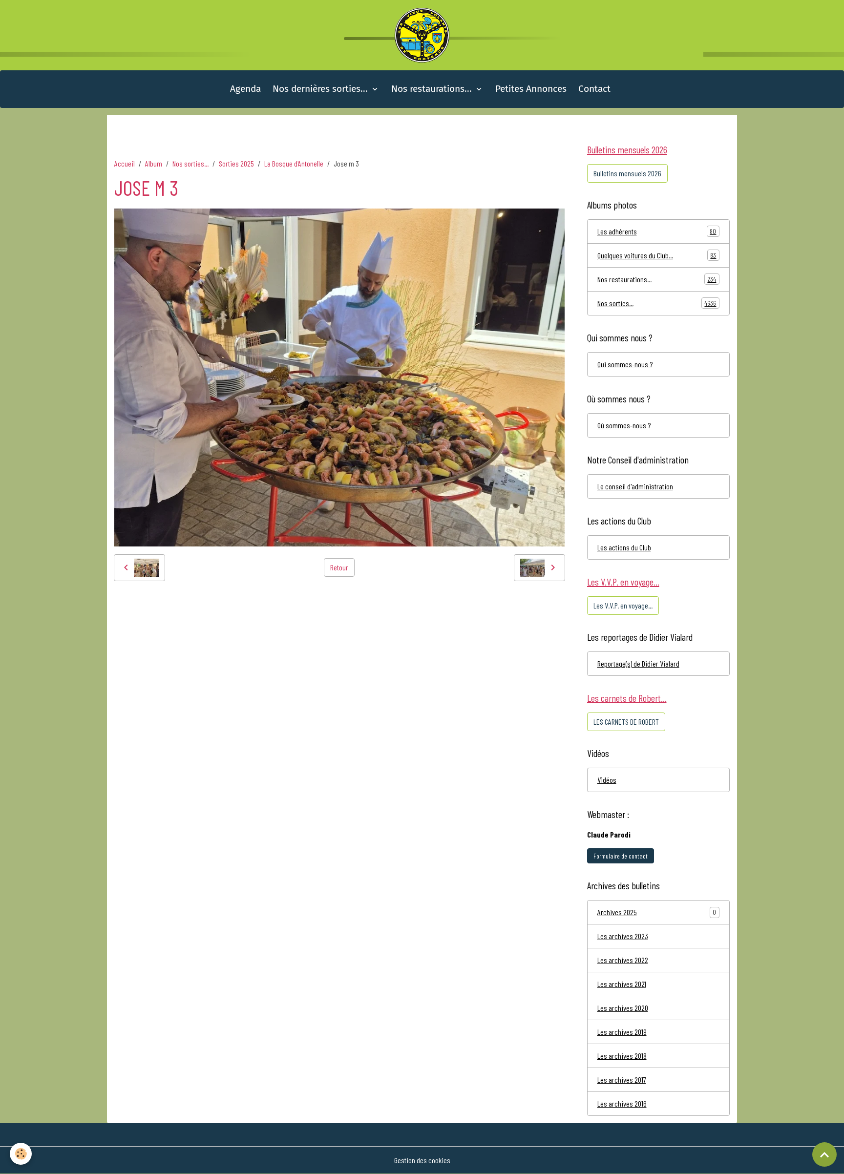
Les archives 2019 (622, 1031)
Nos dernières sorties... (321, 88)
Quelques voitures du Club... (657, 255)
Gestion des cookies (422, 1160)
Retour (339, 567)
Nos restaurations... (432, 88)
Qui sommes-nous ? (625, 364)
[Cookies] (21, 1154)
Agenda (245, 88)
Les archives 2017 (621, 1079)
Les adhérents (657, 231)
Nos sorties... (190, 163)
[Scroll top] (824, 1154)
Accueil (124, 163)
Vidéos (606, 779)
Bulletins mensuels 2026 (627, 173)
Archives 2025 (617, 912)
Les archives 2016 (622, 1103)
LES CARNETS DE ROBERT (626, 721)
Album (153, 163)
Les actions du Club (624, 547)
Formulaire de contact (620, 856)
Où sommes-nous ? (624, 425)
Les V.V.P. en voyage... (623, 605)
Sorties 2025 (236, 163)
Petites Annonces (531, 88)
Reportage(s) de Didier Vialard (638, 663)
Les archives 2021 (621, 983)
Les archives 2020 (622, 1007)
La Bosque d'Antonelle (293, 163)
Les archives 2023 (622, 936)
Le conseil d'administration (635, 486)
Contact (594, 88)
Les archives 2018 (622, 1055)
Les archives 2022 (622, 959)
